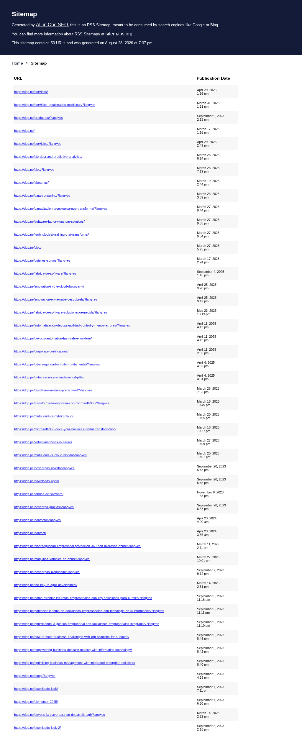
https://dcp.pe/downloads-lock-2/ (37, 727)
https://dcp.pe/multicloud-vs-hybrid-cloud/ (43, 416)
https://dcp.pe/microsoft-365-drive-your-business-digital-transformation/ (65, 429)
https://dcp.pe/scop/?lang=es (34, 675)
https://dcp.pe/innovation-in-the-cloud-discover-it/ (49, 286)
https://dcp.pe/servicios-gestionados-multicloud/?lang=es (54, 104)
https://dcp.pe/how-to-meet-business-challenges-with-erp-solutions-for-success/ (71, 637)
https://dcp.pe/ (24, 130)
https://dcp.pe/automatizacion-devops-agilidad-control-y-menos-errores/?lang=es (72, 325)
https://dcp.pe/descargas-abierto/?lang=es (44, 468)
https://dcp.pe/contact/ (30, 533)
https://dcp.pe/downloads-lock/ (36, 688)
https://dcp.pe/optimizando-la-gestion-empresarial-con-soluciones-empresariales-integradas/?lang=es (86, 624)
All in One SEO (52, 24)
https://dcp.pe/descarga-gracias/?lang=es (44, 507)
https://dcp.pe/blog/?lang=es (34, 169)
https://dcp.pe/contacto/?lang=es (37, 520)
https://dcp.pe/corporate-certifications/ (41, 351)
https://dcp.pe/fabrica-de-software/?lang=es (45, 273)
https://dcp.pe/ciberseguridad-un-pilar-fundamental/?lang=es (57, 364)
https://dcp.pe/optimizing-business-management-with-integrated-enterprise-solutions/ (74, 662)
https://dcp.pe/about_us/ (31, 182)
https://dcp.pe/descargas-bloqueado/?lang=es (47, 572)
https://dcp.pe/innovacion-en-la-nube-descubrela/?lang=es (55, 299)
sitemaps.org (119, 33)
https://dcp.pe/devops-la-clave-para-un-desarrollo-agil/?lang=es (59, 714)
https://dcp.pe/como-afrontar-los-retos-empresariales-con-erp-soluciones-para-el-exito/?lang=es (83, 598)
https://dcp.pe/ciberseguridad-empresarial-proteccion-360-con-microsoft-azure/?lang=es (77, 546)
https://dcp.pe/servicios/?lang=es (37, 143)
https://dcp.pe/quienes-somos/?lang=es (42, 260)
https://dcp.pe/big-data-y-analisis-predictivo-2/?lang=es (53, 390)
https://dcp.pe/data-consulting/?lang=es (42, 195)
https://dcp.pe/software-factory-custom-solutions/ (49, 221)
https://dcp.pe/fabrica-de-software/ (38, 494)
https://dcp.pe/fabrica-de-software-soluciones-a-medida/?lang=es (60, 312)
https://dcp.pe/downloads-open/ (36, 481)
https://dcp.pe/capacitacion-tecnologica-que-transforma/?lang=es (60, 208)
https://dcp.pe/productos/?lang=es (38, 117)
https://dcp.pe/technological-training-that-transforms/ (51, 234)
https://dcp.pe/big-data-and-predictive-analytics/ (48, 156)
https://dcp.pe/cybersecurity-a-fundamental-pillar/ (49, 377)
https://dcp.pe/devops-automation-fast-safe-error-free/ (53, 338)
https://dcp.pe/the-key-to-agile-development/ (45, 585)
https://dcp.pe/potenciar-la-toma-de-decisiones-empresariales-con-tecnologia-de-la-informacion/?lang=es (89, 611)
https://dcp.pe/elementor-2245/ (36, 701)
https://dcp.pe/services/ (31, 91)
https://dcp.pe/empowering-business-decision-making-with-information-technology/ (73, 650)
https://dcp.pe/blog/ (27, 247)
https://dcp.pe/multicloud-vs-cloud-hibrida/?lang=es (50, 455)
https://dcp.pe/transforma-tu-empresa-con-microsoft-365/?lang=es (61, 403)
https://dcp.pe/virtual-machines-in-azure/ (43, 442)
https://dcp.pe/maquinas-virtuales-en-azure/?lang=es (52, 559)
